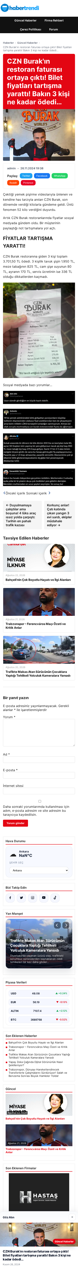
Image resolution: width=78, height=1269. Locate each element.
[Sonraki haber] (65, 925)
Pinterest (28, 182)
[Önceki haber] (57, 925)
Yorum (9, 717)
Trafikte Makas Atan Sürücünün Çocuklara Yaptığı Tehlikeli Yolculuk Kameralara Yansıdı (39, 1056)
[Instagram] (32, 898)
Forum (53, 29)
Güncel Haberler (25, 20)
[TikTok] (55, 898)
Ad (6, 754)
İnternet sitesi (13, 786)
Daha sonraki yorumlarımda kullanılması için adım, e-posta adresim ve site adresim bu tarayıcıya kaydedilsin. (36, 811)
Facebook (42, 175)
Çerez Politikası (30, 29)
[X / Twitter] (21, 898)
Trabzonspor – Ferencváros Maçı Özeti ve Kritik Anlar (38, 1048)
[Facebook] (10, 898)
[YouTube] (43, 898)
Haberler (8, 42)
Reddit (13, 182)
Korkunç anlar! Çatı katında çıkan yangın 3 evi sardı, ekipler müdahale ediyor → (59, 515)
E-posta (10, 770)
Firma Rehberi (54, 20)
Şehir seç (16, 862)
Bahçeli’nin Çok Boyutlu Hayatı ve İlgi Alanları (36, 1042)
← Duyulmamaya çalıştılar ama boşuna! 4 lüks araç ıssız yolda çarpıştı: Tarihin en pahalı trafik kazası (21, 515)
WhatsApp (59, 175)
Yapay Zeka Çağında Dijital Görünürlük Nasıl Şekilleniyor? (36, 1063)
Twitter (26, 175)
